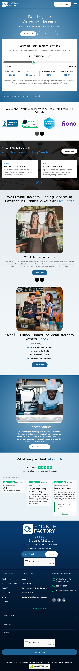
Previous (37, 134)
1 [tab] (37, 182)
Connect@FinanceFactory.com (66, 591)
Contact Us (39, 652)
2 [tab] (41, 182)
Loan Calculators (47, 34)
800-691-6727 (62, 4)
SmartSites (69, 662)
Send (51, 554)
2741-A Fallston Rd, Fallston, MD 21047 (63, 580)
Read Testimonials (39, 447)
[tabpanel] (10, 123)
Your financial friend (31, 96)
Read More (39, 273)
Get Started (28, 34)
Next (42, 134)
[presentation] (39, 562)
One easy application (11, 96)
